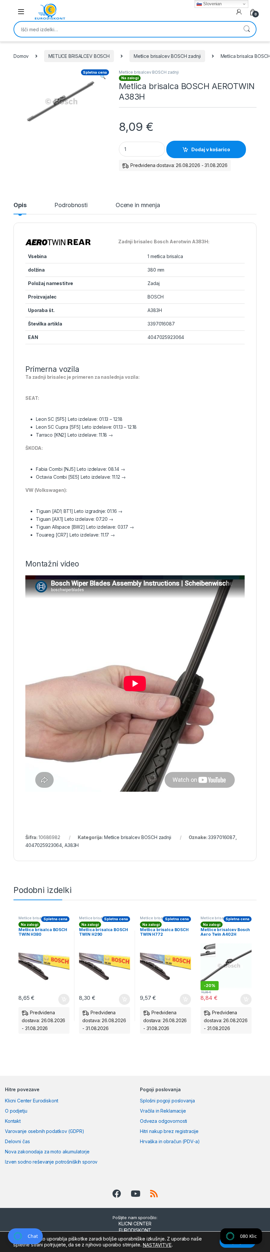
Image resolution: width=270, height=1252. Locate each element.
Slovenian (212, 3)
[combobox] (125, 29)
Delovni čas (17, 1141)
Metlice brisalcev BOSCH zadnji (167, 56)
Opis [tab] (20, 205)
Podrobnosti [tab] (70, 205)
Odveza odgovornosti (163, 1121)
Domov (21, 56)
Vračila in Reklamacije (163, 1111)
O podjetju (16, 1111)
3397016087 (221, 837)
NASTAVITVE (157, 1245)
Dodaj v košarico (210, 149)
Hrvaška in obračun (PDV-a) (170, 1141)
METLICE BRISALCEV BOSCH (79, 56)
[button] (103, 77)
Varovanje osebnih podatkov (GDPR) (44, 1131)
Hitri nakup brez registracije (169, 1131)
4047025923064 (43, 845)
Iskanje (246, 29)
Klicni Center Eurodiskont (31, 1100)
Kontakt (13, 1121)
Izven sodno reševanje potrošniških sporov (51, 1162)
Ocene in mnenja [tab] (138, 205)
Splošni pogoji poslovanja (167, 1100)
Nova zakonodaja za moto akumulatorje (47, 1151)
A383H (72, 845)
